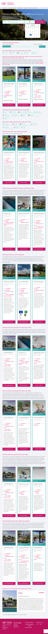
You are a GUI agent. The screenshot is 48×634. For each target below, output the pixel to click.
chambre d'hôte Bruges (23, 85)
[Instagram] (37, 624)
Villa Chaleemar (23, 83)
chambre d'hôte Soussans (24, 282)
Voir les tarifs (8, 182)
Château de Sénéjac (39, 213)
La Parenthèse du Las (39, 83)
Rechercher (40, 22)
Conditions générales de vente (29, 625)
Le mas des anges (23, 281)
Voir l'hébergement (9, 104)
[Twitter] (41, 624)
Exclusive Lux (7, 213)
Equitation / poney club (37, 14)
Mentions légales (28, 627)
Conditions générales (29, 622)
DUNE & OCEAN (38, 484)
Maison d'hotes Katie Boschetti (12, 83)
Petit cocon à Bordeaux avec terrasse (29, 213)
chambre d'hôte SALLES (8, 85)
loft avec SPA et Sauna (40, 152)
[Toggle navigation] (45, 2)
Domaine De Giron (39, 281)
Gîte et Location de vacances (17, 46)
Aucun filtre (36, 46)
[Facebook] (39, 624)
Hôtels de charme (27, 46)
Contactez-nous (39, 622)
